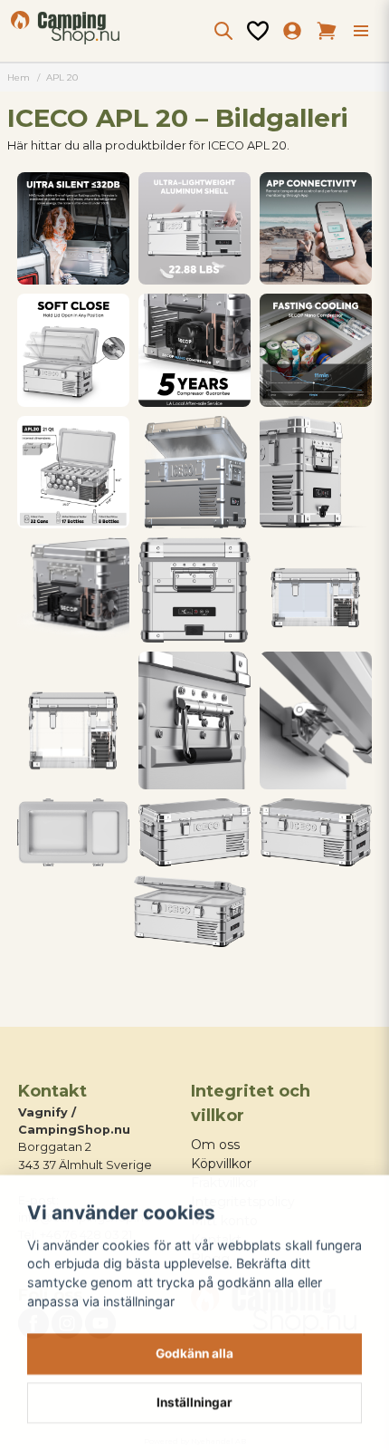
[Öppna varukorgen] (326, 31)
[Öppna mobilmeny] (361, 31)
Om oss (215, 1144)
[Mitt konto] (292, 31)
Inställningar (194, 1402)
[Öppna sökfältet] (223, 31)
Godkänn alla (194, 1353)
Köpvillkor (221, 1163)
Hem (18, 77)
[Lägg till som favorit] (258, 31)
